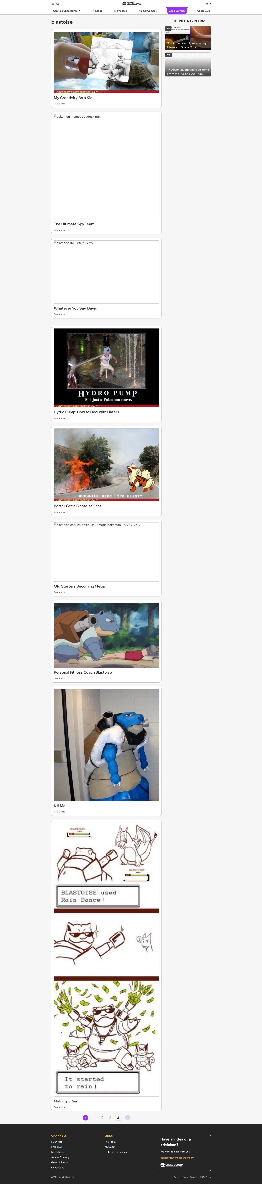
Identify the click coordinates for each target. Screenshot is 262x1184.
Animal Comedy (60, 1157)
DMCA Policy (205, 1177)
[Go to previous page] (85, 1117)
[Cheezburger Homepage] (132, 3)
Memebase (57, 1152)
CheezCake (57, 1167)
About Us (109, 1146)
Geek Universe (59, 1162)
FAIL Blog (56, 1146)
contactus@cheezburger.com (177, 1157)
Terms (176, 1177)
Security (193, 1177)
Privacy (184, 1177)
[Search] (57, 4)
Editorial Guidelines (115, 1152)
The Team (110, 1141)
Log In (208, 3)
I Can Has (56, 1141)
